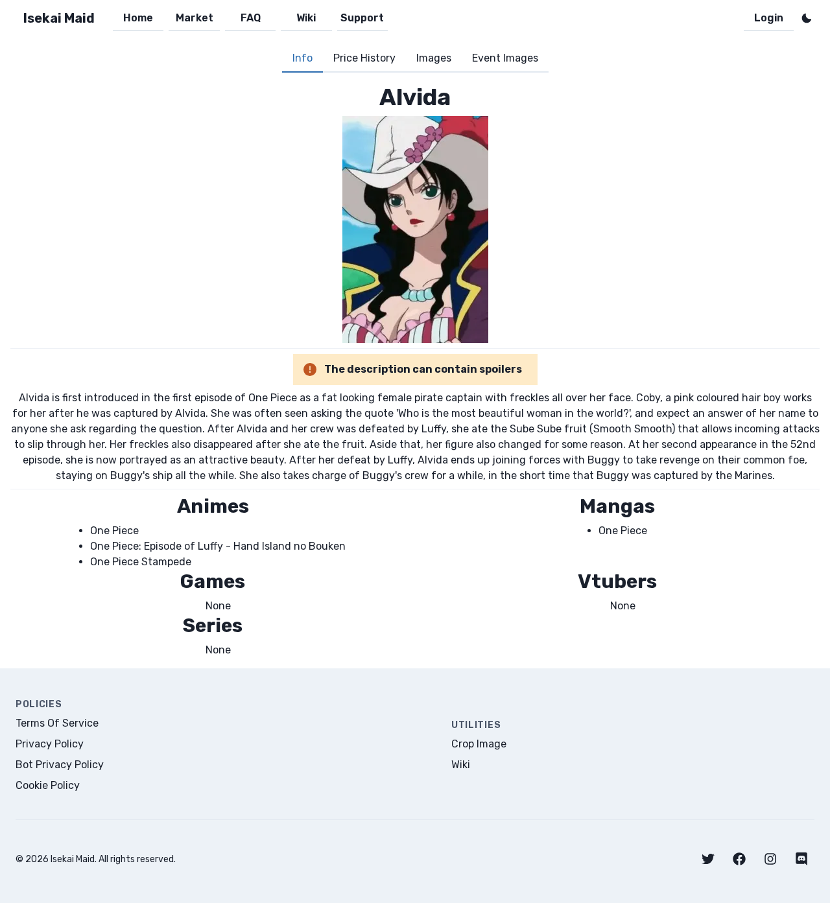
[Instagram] (770, 859)
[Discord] (801, 859)
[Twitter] (708, 859)
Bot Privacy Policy (60, 764)
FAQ (251, 18)
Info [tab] (302, 58)
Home (138, 18)
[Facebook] (739, 859)
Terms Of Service (57, 723)
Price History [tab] (364, 58)
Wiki (306, 18)
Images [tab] (433, 58)
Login (768, 18)
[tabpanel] (415, 370)
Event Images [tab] (505, 58)
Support (362, 18)
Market (194, 18)
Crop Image (478, 744)
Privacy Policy (50, 744)
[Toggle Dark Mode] (807, 18)
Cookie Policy (48, 785)
